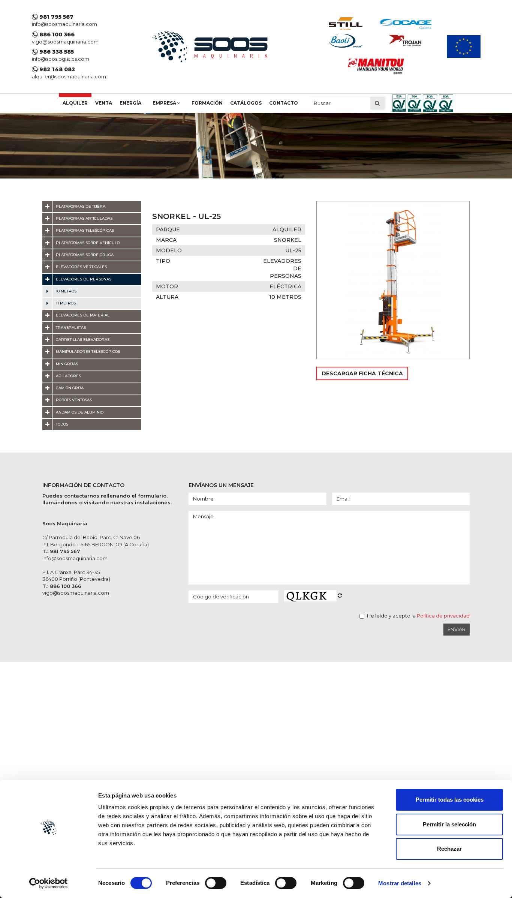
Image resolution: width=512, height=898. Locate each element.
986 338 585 (56, 51)
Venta (103, 103)
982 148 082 (56, 69)
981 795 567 (55, 16)
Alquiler (75, 103)
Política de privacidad (443, 616)
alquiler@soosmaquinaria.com (69, 76)
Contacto (283, 103)
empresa (165, 103)
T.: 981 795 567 (61, 551)
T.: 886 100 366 (61, 586)
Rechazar (449, 849)
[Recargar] (340, 595)
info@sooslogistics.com (60, 59)
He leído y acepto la (418, 616)
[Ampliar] (393, 280)
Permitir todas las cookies (450, 799)
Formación (207, 103)
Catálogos (246, 103)
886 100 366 (56, 34)
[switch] (215, 883)
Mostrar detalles (399, 883)
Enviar (457, 629)
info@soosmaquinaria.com (64, 24)
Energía (130, 103)
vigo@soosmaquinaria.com (65, 42)
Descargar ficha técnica (362, 373)
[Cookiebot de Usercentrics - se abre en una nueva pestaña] (48, 883)
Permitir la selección (449, 824)
